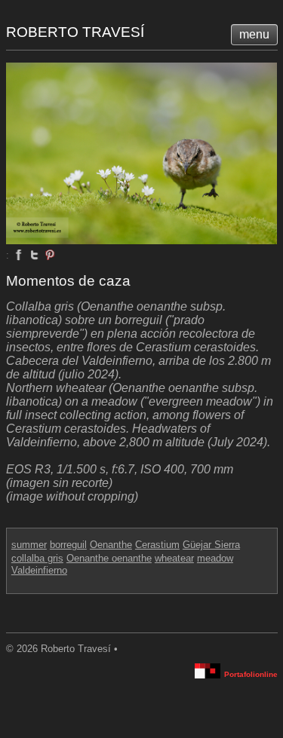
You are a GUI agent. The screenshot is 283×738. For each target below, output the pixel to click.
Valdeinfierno (39, 570)
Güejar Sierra (211, 544)
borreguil (68, 544)
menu (254, 34)
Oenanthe (111, 544)
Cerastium (157, 544)
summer (29, 544)
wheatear (174, 558)
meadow (215, 558)
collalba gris (37, 558)
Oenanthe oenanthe (109, 558)
